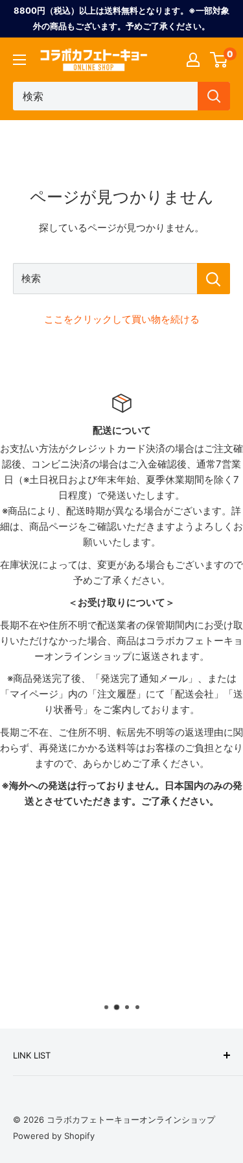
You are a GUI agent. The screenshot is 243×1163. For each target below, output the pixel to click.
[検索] (214, 96)
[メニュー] (19, 60)
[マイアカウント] (193, 60)
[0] (219, 60)
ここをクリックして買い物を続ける (122, 319)
